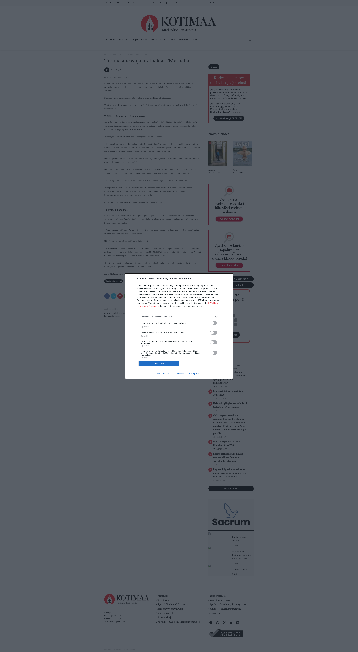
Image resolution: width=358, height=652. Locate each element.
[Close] (227, 279)
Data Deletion (163, 373)
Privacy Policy (195, 373)
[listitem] (179, 316)
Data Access (179, 373)
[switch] (213, 323)
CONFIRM (159, 363)
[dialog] (179, 326)
